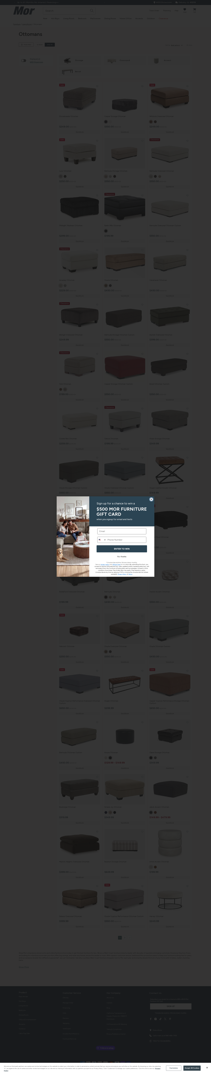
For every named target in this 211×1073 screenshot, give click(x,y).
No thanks (121, 556)
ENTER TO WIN (122, 548)
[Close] (207, 1067)
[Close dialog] (151, 499)
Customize (173, 1068)
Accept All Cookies (192, 1068)
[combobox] (101, 540)
